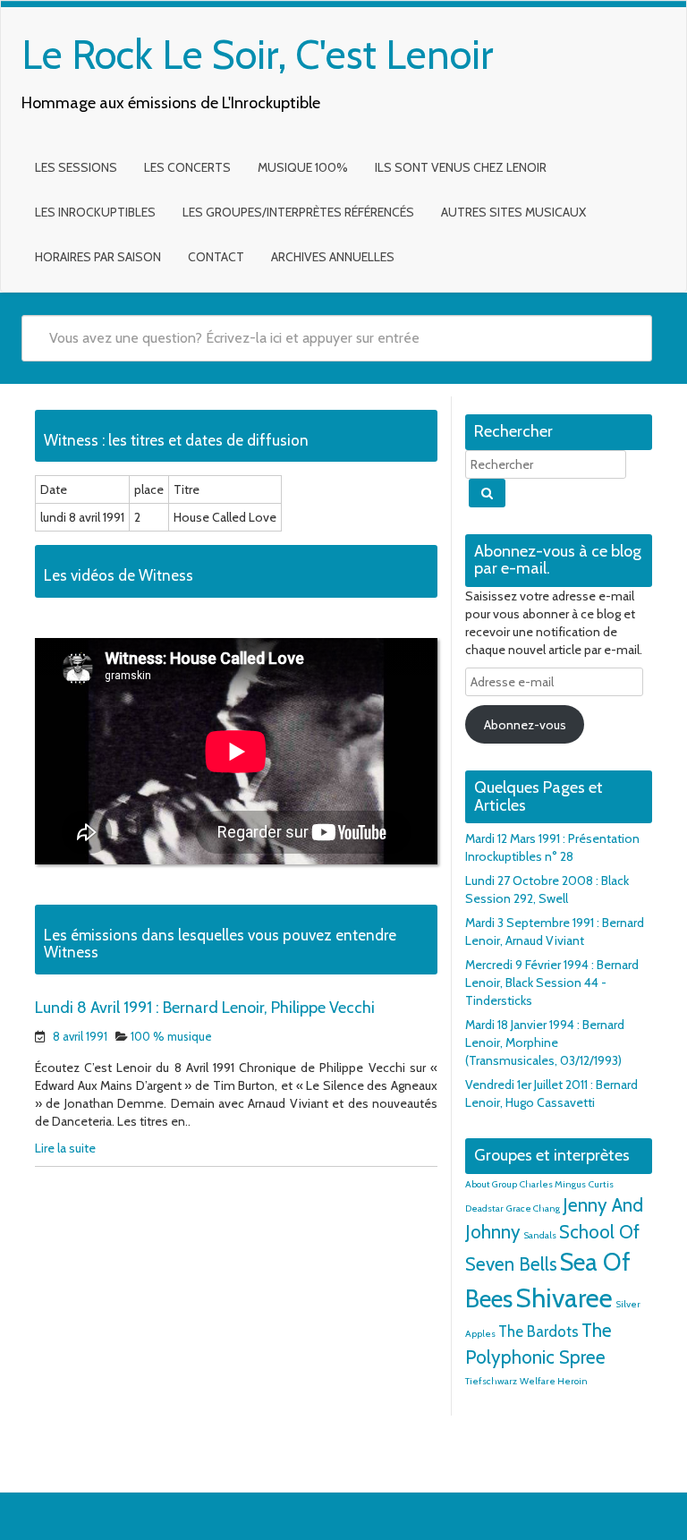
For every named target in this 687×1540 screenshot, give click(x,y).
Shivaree (564, 1298)
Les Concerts (187, 167)
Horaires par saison (98, 257)
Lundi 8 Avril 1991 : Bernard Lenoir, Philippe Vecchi (205, 1007)
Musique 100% (303, 167)
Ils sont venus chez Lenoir (461, 167)
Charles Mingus (553, 1184)
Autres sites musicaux (513, 212)
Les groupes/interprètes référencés (298, 212)
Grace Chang (533, 1208)
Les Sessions (76, 167)
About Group (491, 1184)
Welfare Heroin (554, 1381)
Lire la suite (65, 1148)
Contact (216, 257)
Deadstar (484, 1208)
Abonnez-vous (525, 725)
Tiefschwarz (491, 1381)
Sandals (539, 1235)
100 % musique (171, 1036)
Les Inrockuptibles (95, 212)
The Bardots (538, 1331)
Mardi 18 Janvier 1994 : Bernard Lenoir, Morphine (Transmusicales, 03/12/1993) (544, 1042)
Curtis (601, 1184)
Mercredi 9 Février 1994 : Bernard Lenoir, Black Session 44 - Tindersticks (552, 982)
